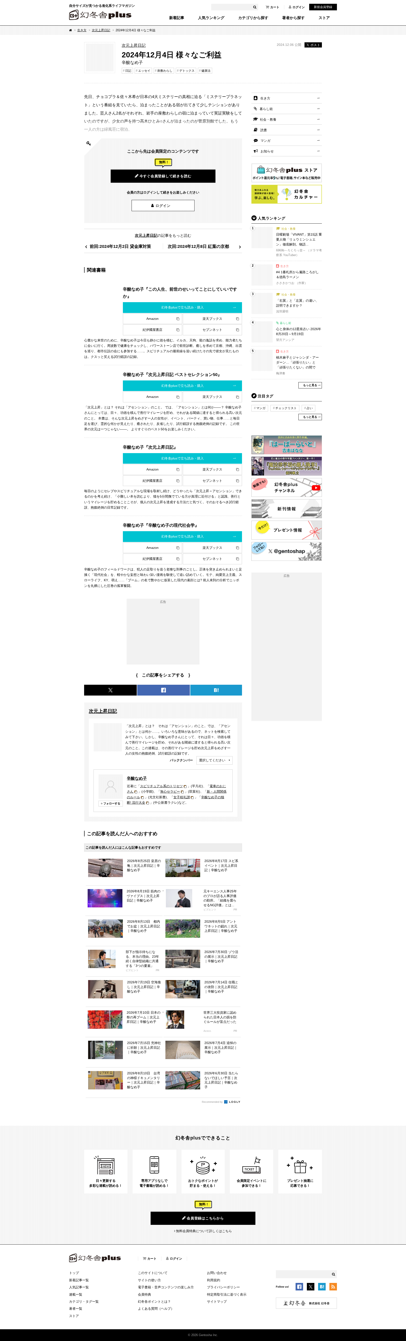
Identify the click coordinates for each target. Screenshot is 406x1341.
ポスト (315, 45)
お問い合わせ (217, 1273)
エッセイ (144, 70)
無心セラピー (170, 791)
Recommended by (212, 1101)
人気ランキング (211, 18)
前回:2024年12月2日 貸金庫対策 (120, 246)
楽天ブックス (212, 318)
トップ (74, 1273)
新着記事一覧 (79, 1280)
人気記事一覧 (79, 1287)
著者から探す (293, 18)
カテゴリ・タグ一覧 (84, 1301)
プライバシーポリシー (223, 1287)
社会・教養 (268, 119)
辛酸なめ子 (137, 778)
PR (235, 909)
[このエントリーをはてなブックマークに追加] (322, 1288)
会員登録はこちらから (205, 1218)
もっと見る (310, 385)
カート (274, 7)
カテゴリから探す (253, 18)
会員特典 (144, 1294)
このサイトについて (153, 1273)
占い (310, 408)
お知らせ (267, 151)
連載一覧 (75, 1294)
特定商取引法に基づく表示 (226, 1294)
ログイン (299, 7)
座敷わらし (164, 70)
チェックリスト (286, 408)
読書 (263, 130)
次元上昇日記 (101, 30)
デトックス (187, 70)
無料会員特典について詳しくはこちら (204, 1231)
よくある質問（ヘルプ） (156, 1308)
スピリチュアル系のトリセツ (161, 786)
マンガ (265, 140)
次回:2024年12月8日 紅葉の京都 (198, 246)
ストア (324, 18)
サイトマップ (217, 1301)
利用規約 (213, 1280)
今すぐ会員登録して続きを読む (165, 176)
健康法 (206, 70)
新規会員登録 (323, 7)
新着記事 (176, 18)
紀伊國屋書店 (152, 330)
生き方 (81, 30)
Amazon (152, 318)
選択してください (212, 760)
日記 (128, 70)
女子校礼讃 (181, 797)
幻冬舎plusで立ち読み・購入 (182, 307)
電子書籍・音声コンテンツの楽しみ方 (166, 1287)
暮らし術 (266, 109)
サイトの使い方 (149, 1280)
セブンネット (212, 330)
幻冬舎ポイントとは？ (154, 1301)
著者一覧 (75, 1308)
